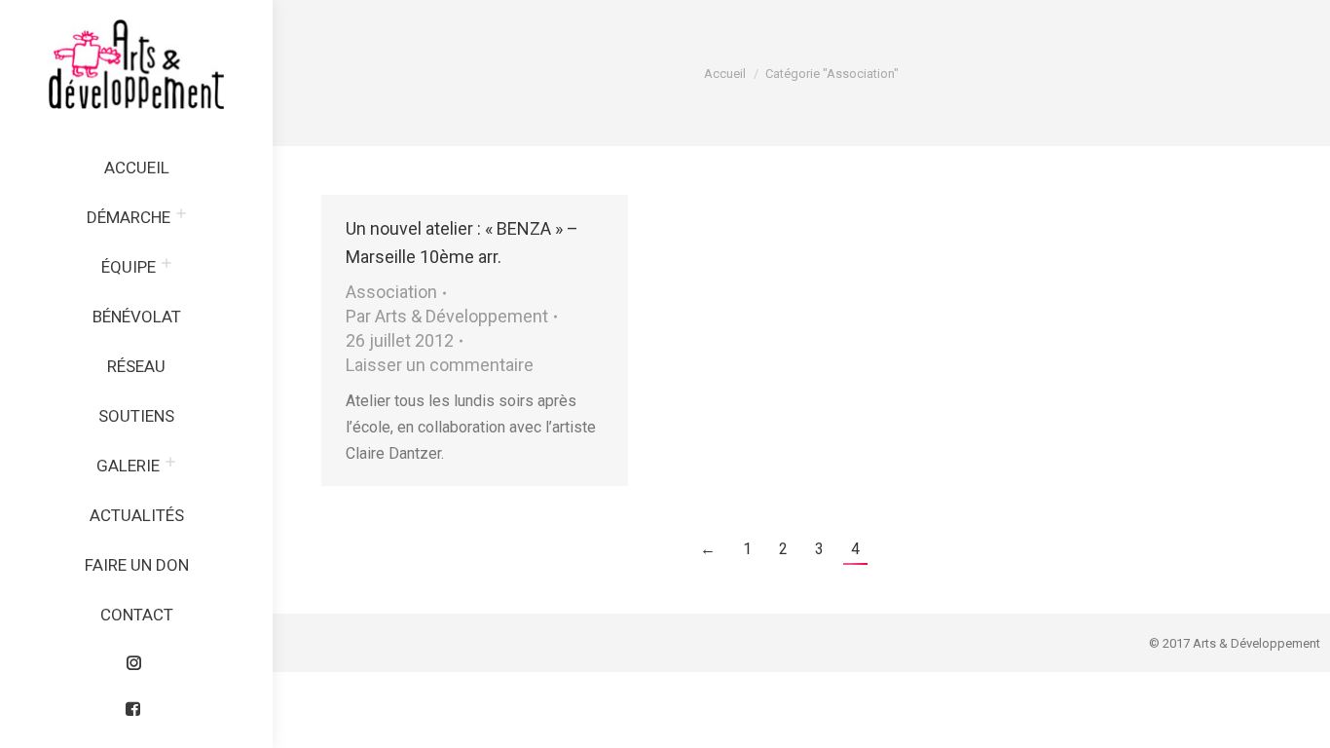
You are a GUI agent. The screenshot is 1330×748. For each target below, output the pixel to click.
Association (391, 291)
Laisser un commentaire (440, 365)
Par (447, 316)
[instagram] (136, 658)
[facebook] (136, 704)
